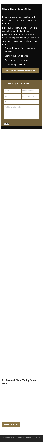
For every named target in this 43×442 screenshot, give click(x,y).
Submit (6, 124)
